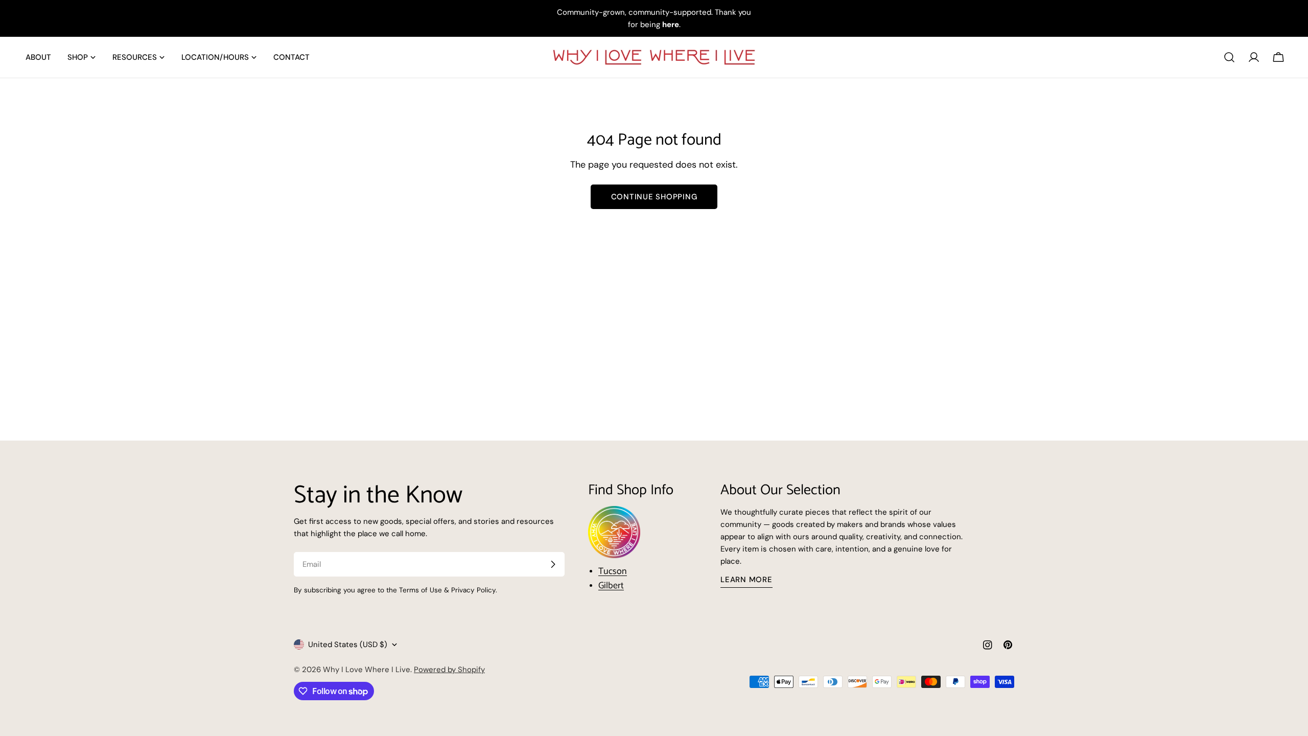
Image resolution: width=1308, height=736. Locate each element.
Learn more (746, 579)
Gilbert (611, 585)
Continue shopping (654, 197)
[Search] (1229, 57)
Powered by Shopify (449, 669)
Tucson (612, 571)
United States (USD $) (347, 644)
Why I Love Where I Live (366, 669)
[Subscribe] (553, 564)
